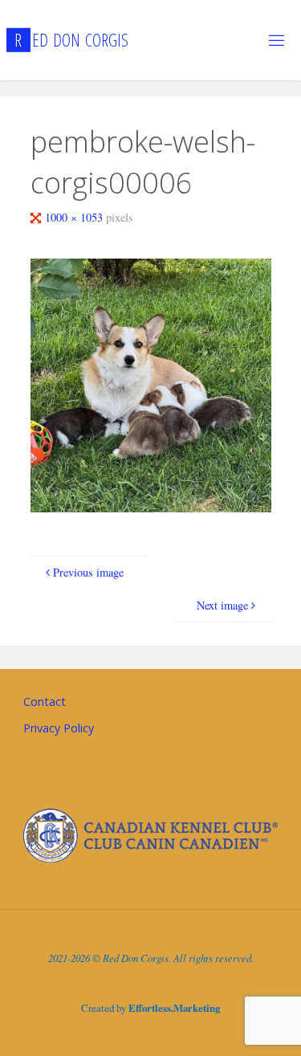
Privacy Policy (58, 728)
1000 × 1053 (75, 217)
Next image (222, 605)
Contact (44, 701)
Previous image (88, 572)
